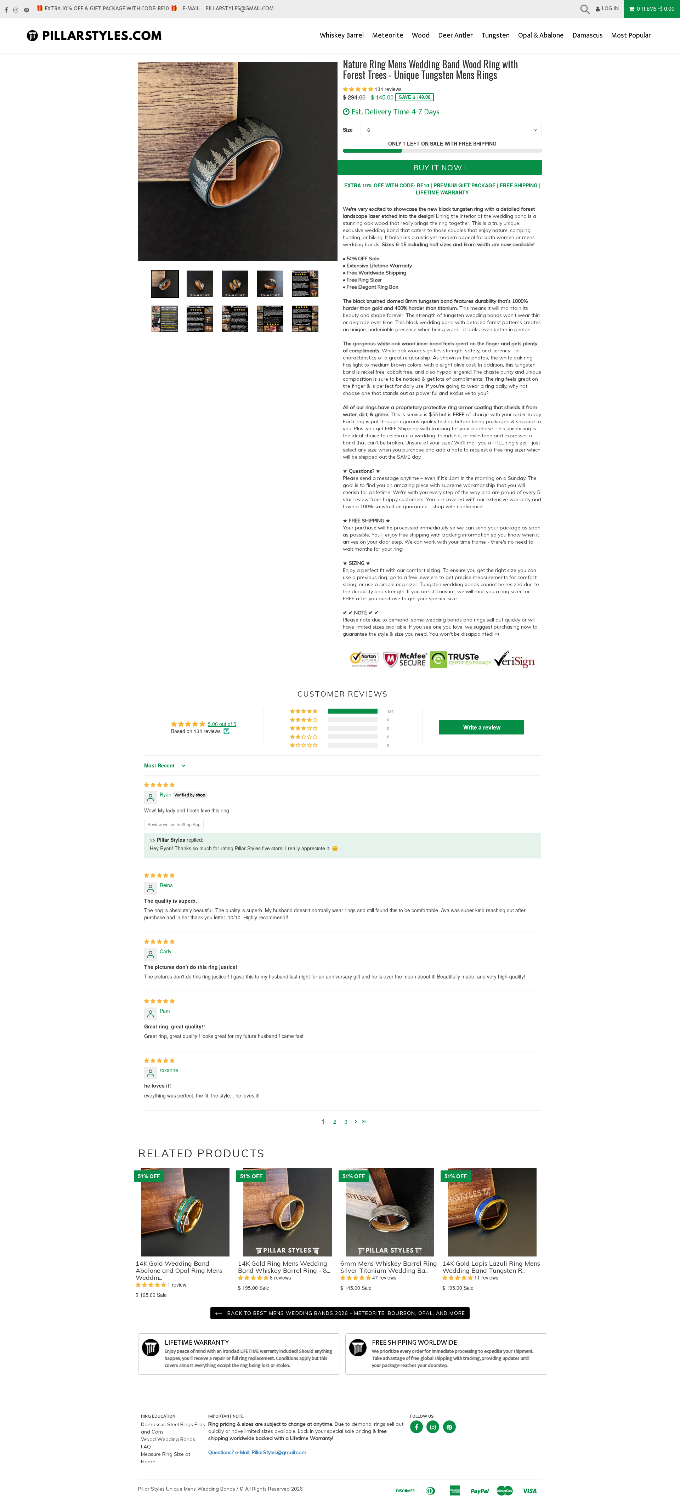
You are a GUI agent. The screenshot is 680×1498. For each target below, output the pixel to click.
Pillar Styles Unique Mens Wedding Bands (186, 1489)
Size (348, 129)
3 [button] (346, 1121)
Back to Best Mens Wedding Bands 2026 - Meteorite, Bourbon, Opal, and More (345, 1313)
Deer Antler (455, 35)
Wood (421, 35)
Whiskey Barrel (342, 35)
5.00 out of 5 (222, 723)
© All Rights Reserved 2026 (270, 1489)
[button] (359, 88)
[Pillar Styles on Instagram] (16, 10)
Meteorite (387, 35)
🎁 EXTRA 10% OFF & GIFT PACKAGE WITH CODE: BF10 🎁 (106, 8)
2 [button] (334, 1121)
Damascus (587, 35)
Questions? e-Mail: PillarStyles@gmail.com (257, 1452)
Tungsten (495, 35)
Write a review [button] (481, 727)
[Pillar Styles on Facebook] (6, 10)
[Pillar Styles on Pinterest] (26, 10)
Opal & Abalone (541, 35)
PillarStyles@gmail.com (239, 8)
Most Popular (631, 35)
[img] (159, 784)
